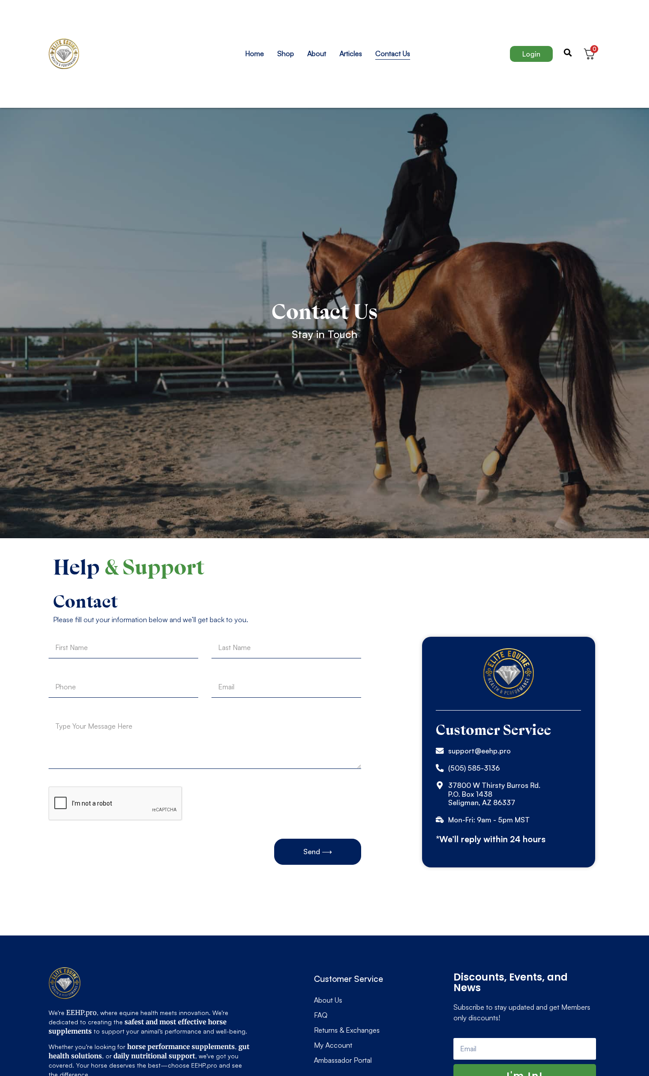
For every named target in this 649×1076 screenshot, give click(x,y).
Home (254, 53)
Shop (285, 53)
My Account (333, 1045)
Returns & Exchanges (347, 1030)
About (316, 53)
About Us (328, 1000)
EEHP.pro (81, 1012)
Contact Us (392, 53)
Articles (351, 53)
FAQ (321, 1015)
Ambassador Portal (343, 1060)
